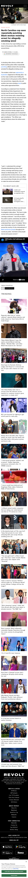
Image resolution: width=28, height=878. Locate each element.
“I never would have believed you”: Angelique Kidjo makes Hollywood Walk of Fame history (12, 487)
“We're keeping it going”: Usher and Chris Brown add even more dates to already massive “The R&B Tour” (13, 607)
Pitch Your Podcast (14, 797)
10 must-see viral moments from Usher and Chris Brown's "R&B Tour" (13, 765)
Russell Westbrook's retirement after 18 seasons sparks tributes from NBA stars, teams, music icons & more (13, 742)
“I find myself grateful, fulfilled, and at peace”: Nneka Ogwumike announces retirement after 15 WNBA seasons (12, 463)
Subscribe (14, 823)
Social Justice (5, 27)
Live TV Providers (14, 795)
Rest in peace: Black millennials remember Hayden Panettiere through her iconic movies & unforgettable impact (13, 631)
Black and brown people (8, 229)
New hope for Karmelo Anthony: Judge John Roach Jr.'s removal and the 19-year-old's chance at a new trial (12, 367)
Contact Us (14, 825)
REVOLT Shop (14, 829)
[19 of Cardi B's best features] (14, 644)
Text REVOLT (14, 827)
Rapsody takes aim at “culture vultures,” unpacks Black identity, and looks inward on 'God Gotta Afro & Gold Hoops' (13, 318)
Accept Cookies (14, 875)
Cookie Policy (16, 868)
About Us (14, 808)
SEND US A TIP (14, 840)
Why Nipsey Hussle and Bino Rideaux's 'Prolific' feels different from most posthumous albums (12, 697)
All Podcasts (14, 793)
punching (4, 67)
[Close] (26, 861)
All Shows (14, 791)
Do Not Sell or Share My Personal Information (14, 871)
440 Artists (14, 802)
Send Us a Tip (14, 812)
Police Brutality (9, 288)
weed (19, 83)
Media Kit (14, 814)
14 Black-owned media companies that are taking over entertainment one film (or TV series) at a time (12, 510)
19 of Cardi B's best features (10, 653)
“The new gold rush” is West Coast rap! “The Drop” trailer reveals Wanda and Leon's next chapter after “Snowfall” (13, 558)
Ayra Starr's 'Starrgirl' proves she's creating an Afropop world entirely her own (12, 674)
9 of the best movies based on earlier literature (11, 719)
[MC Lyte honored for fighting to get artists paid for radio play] (14, 405)
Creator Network (14, 800)
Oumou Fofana (8, 52)
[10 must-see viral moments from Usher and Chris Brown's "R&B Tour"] (14, 755)
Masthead (14, 810)
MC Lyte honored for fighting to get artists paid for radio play (12, 415)
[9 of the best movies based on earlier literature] (14, 709)
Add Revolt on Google (12, 53)
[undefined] (8, 192)
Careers (14, 817)
